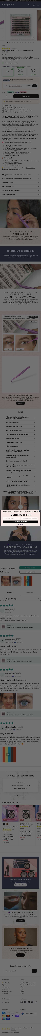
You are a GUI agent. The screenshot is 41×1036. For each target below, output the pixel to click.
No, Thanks (20, 524)
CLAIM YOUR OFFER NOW (20, 522)
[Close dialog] (39, 511)
